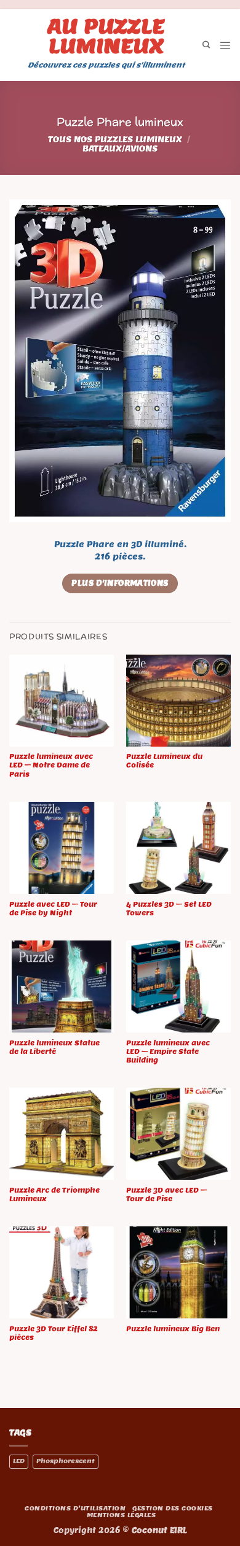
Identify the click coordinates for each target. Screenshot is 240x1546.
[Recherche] (206, 45)
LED (19, 1461)
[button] (225, 45)
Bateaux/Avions (120, 149)
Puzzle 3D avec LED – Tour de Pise (166, 1194)
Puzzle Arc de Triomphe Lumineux (54, 1194)
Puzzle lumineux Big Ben (173, 1329)
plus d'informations (119, 583)
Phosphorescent (65, 1461)
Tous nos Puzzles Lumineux (115, 139)
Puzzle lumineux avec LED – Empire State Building (168, 1051)
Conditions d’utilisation (75, 1508)
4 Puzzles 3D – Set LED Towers (169, 908)
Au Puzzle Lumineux (105, 35)
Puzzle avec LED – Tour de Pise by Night (53, 908)
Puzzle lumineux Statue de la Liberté (54, 1047)
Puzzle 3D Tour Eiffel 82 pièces (53, 1333)
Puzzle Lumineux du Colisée (164, 760)
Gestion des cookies (172, 1508)
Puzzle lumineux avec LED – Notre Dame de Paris (51, 765)
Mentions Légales (121, 1515)
